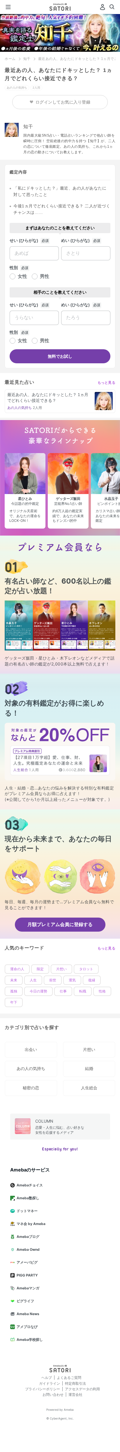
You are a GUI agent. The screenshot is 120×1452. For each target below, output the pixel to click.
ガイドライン (49, 1383)
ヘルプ (46, 1377)
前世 (52, 980)
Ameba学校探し (30, 1339)
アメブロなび (27, 1326)
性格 (102, 991)
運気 (72, 980)
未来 (13, 980)
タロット (86, 969)
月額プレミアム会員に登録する (60, 924)
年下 (13, 1002)
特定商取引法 (75, 1383)
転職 (82, 991)
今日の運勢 (38, 991)
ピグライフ (25, 1301)
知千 (27, 59)
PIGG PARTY (27, 1275)
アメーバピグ (27, 1262)
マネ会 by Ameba (31, 1224)
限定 (40, 969)
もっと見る (107, 383)
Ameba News (28, 1314)
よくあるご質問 (69, 1377)
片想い (61, 969)
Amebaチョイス (30, 1185)
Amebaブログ (28, 1236)
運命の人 (17, 969)
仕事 (63, 991)
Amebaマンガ (28, 1288)
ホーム (10, 59)
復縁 (91, 980)
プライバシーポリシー (42, 1389)
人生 (33, 980)
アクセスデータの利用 (82, 1389)
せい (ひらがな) (24, 240)
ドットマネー (27, 1211)
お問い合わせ (53, 1394)
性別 (14, 267)
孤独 (13, 991)
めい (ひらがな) (75, 240)
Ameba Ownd (28, 1249)
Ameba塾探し (28, 1198)
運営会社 (75, 1394)
